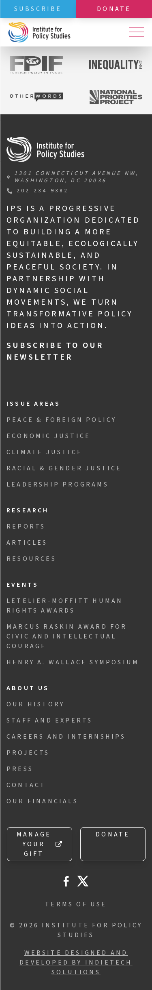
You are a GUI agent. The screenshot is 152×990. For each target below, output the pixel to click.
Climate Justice (44, 452)
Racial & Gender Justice (64, 468)
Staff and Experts (49, 720)
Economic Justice (48, 436)
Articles (27, 542)
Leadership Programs (57, 484)
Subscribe (38, 8)
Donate (113, 834)
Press (19, 769)
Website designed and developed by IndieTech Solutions (75, 962)
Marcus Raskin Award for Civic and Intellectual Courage (66, 636)
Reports (25, 526)
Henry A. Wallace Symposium (72, 662)
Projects (28, 752)
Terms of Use (76, 904)
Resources (31, 558)
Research (27, 510)
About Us (27, 688)
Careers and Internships (66, 736)
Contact (26, 785)
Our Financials (42, 801)
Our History (35, 704)
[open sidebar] (136, 32)
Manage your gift (34, 844)
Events (22, 584)
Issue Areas (33, 403)
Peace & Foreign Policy (61, 419)
